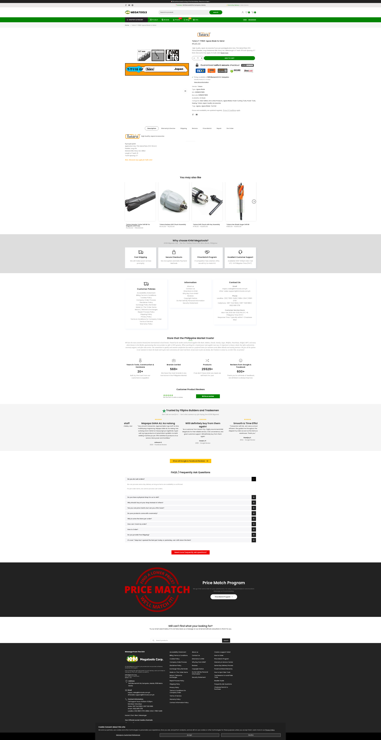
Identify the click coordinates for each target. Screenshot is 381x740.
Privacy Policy (270, 730)
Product (155, 20)
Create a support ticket (222, 652)
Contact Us (190, 289)
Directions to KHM (190, 291)
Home (127, 25)
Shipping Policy (146, 314)
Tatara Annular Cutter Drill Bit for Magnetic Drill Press (138, 225)
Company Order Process (146, 300)
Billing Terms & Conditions (146, 295)
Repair (219, 128)
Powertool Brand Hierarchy (223, 669)
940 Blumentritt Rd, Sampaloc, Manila (194, 5)
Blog (188, 19)
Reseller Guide (219, 681)
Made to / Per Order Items (146, 307)
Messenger (143, 715)
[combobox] (184, 12)
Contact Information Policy (179, 703)
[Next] (254, 202)
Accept (189, 735)
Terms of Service (146, 321)
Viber (136, 715)
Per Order (230, 128)
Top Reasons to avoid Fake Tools (223, 676)
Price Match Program (222, 597)
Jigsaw (198, 106)
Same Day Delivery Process (223, 665)
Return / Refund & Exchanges (146, 309)
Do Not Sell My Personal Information (190, 300)
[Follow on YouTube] (129, 5)
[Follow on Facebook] (126, 5)
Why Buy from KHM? (190, 293)
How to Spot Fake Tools (222, 672)
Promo (178, 19)
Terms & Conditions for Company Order (146, 319)
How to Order (218, 655)
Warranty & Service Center (223, 662)
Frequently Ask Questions (223, 684)
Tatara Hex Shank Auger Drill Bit (238, 224)
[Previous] (127, 202)
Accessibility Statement (146, 293)
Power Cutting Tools (239, 101)
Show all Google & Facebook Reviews (189, 461)
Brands (166, 20)
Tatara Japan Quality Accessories (209, 103)
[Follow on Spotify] (132, 5)
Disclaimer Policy (146, 302)
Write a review (208, 396)
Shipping (183, 128)
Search (226, 641)
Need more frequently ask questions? (190, 552)
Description (151, 128)
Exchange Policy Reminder (146, 305)
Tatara (200, 86)
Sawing (194, 103)
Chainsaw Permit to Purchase (221, 688)
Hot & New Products (215, 101)
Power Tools (251, 101)
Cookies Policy (146, 298)
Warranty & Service (168, 128)
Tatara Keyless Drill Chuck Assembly (173, 224)
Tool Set (213, 106)
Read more (224, 53)
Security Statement (190, 303)
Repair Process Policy (146, 312)
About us (190, 286)
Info (196, 20)
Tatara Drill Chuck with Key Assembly (206, 224)
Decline (251, 735)
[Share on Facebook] (193, 114)
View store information (201, 82)
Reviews (190, 296)
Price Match (207, 128)
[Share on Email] (197, 114)
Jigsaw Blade (200, 89)
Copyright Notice (190, 298)
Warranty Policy (146, 324)
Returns (195, 128)
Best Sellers (204, 101)
